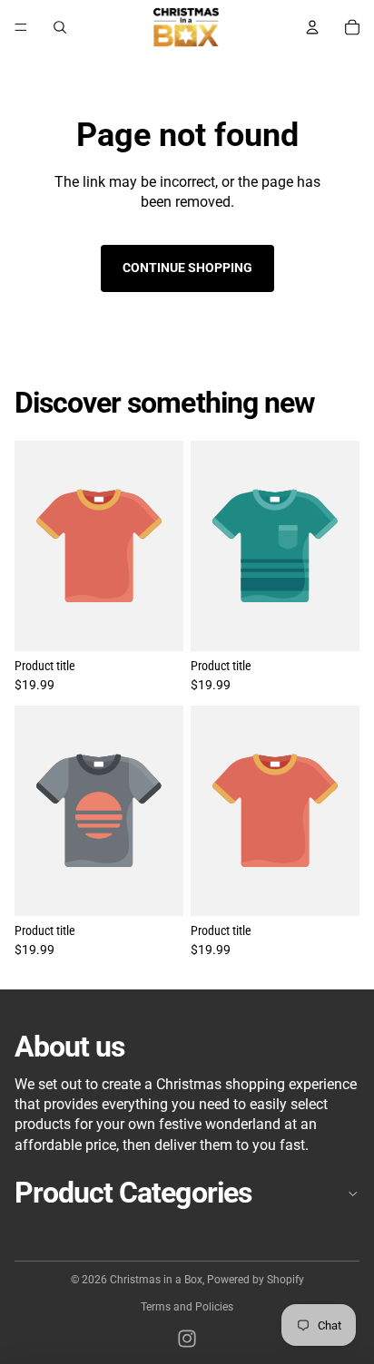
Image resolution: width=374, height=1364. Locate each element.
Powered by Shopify (255, 1279)
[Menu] (21, 27)
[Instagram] (187, 1338)
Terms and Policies (187, 1307)
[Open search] (60, 27)
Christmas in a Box (156, 1279)
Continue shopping (187, 267)
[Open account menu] (312, 27)
